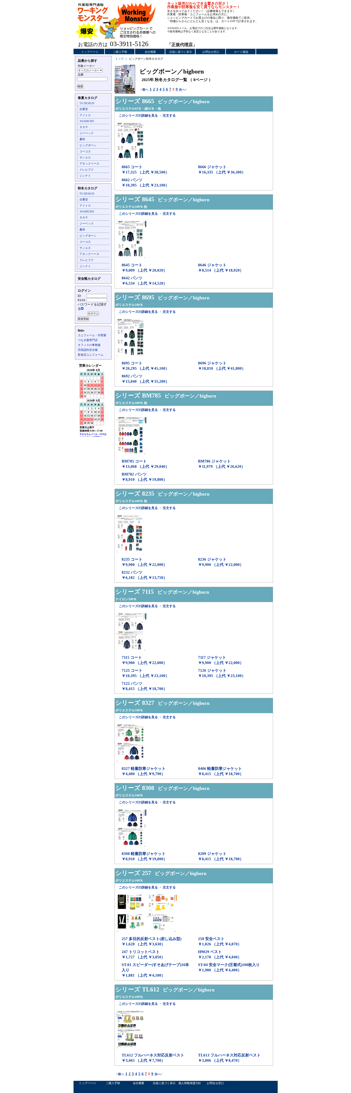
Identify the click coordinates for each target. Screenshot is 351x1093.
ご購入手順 (120, 51)
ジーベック (86, 133)
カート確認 (241, 51)
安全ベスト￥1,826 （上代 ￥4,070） (220, 941)
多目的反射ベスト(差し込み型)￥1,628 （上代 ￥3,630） (151, 941)
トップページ (89, 51)
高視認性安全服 (88, 349)
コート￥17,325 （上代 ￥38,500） (145, 169)
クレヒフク (86, 169)
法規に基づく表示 (180, 51)
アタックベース (89, 163)
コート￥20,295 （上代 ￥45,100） (145, 365)
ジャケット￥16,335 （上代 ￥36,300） (222, 169)
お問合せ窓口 (210, 51)
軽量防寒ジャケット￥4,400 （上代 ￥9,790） (144, 771)
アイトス (85, 115)
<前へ (144, 89)
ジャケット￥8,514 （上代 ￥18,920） (221, 267)
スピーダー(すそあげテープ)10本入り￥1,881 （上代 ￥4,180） (155, 970)
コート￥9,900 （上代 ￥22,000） (144, 562)
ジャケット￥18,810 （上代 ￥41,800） (222, 365)
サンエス (85, 157)
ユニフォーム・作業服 (92, 335)
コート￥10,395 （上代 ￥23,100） (145, 673)
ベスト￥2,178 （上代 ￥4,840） (220, 954)
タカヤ (83, 127)
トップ (119, 58)
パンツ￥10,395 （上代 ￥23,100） (145, 182)
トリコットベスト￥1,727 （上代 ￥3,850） (143, 954)
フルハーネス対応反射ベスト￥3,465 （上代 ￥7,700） (153, 1058)
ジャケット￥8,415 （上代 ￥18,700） (221, 856)
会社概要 (150, 51)
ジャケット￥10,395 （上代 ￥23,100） (222, 673)
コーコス (85, 151)
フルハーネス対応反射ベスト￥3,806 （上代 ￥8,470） (229, 1058)
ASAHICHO (86, 121)
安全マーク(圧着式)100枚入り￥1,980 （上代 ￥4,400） (229, 967)
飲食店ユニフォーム (90, 354)
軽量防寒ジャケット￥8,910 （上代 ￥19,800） (144, 856)
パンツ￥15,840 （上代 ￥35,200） (145, 378)
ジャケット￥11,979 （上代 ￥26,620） (221, 464)
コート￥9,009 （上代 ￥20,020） (144, 267)
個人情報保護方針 (189, 1083)
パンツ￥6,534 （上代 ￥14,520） (144, 280)
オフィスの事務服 (89, 345)
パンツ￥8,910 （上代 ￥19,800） (144, 477)
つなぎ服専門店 (88, 340)
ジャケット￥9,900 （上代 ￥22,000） (221, 562)
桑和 (82, 139)
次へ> (183, 89)
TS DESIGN (86, 103)
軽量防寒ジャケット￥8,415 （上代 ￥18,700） (221, 771)
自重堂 (83, 109)
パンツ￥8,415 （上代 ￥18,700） (144, 686)
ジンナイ (85, 175)
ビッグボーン (87, 145)
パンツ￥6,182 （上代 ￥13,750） (144, 575)
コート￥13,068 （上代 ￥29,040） (145, 464)
